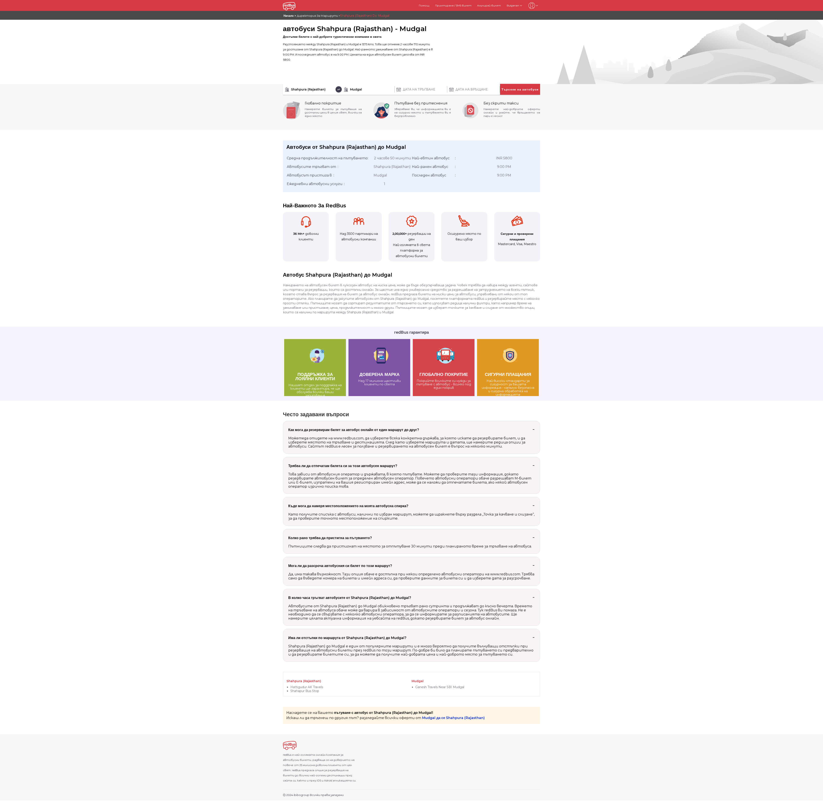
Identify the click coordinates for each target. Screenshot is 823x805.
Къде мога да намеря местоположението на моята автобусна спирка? (348, 506)
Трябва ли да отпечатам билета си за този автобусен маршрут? (342, 466)
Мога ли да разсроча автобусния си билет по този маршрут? (340, 566)
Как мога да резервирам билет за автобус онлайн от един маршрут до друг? (353, 430)
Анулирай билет (489, 5)
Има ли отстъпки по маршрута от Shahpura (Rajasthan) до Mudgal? (347, 638)
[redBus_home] (294, 5)
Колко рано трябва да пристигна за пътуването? (330, 538)
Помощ (424, 5)
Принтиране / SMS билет (453, 5)
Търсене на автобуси (520, 89)
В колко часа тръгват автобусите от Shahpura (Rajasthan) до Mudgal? (349, 598)
